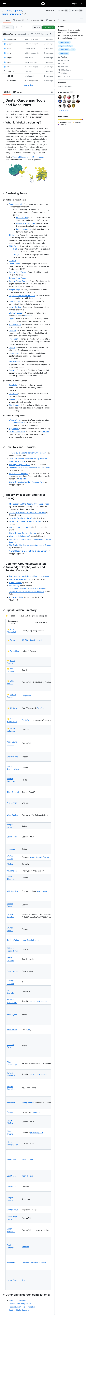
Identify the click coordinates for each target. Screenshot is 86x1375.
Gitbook (12, 260)
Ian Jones (11, 849)
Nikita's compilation (17, 1300)
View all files (28, 85)
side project (42, 891)
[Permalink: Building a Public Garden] (3, 199)
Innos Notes (14, 353)
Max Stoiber (12, 871)
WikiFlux (40, 708)
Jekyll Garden (15, 307)
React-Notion (14, 264)
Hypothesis (14, 428)
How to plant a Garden (18, 473)
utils (8, 67)
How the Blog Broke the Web (21, 518)
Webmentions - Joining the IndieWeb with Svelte (29, 467)
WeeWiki (25, 1246)
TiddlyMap (17, 255)
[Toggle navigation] (4, 3)
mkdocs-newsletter (17, 431)
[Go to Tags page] (21, 27)
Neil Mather (12, 803)
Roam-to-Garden (23, 229)
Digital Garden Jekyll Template (22, 295)
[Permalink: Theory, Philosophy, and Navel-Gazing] (3, 496)
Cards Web (26, 720)
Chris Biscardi (13, 792)
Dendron (12, 330)
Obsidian (12, 235)
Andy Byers (12, 1015)
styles (9, 62)
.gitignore (10, 71)
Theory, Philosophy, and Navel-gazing (28, 157)
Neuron (12, 347)
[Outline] (52, 92)
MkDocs (25, 1262)
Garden (36, 1112)
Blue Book (11, 1187)
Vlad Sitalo (22, 479)
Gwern (12, 640)
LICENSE (10, 76)
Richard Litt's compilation (20, 1304)
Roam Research (15, 204)
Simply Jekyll (14, 289)
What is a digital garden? (19, 536)
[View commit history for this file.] (51, 33)
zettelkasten (64, 53)
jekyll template (36, 1132)
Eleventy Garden (16, 313)
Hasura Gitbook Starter (39, 857)
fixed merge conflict (32, 80)
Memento (11, 1262)
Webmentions (14, 420)
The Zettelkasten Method (19, 579)
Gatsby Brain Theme (17, 272)
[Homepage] (43, 3)
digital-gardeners (11, 14)
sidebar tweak (30, 48)
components (11, 39)
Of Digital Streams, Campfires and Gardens (27, 512)
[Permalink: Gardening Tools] (3, 193)
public (9, 53)
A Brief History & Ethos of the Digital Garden (28, 551)
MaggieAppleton (13, 10)
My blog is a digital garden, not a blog (25, 521)
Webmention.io (19, 422)
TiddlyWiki (13, 246)
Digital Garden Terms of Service (22, 533)
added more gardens (32, 44)
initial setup (29, 58)
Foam (11, 319)
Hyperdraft (13, 339)
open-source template (37, 1001)
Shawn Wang (12, 757)
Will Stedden (12, 891)
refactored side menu (32, 39)
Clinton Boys (12, 1210)
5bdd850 (37, 34)
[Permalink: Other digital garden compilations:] (3, 1294)
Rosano (10, 1112)
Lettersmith (26, 696)
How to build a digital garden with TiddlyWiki (28, 453)
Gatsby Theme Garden (25, 223)
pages (9, 48)
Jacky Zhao (12, 1280)
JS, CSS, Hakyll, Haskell (32, 640)
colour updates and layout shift (36, 62)
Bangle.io (13, 385)
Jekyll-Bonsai (14, 301)
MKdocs (45, 431)
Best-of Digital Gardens (19, 1310)
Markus (10, 864)
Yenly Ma (11, 1103)
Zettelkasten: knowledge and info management (29, 576)
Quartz (12, 370)
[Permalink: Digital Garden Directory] (3, 610)
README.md (11, 80)
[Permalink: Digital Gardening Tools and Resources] (3, 102)
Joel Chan (11, 1176)
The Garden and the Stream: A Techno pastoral (29, 504)
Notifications (50, 10)
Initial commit (29, 76)
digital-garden (64, 42)
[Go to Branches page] (16, 27)
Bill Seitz (13, 708)
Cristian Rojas (13, 940)
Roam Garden (22, 217)
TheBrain (12, 399)
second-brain (64, 49)
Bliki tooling (14, 585)
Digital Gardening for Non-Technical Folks (26, 482)
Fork (64, 10)
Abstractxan (12, 1029)
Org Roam (13, 393)
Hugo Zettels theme (30, 940)
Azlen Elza (14, 651)
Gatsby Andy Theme (17, 278)
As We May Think (16, 597)
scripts (9, 58)
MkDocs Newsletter (38, 1262)
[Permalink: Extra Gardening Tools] (3, 415)
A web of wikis (15, 582)
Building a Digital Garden (19, 464)
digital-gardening (65, 46)
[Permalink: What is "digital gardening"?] (3, 122)
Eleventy (28, 315)
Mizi (28, 1029)
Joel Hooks (12, 837)
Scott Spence (12, 971)
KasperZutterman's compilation (22, 1307)
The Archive (14, 405)
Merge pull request (25, 34)
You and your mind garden (20, 527)
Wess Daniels (12, 815)
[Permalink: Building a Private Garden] (3, 380)
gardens (10, 44)
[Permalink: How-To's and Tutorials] (3, 447)
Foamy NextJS (15, 324)
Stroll (15, 249)
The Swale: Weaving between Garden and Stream (30, 545)
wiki (73, 49)
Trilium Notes (14, 362)
